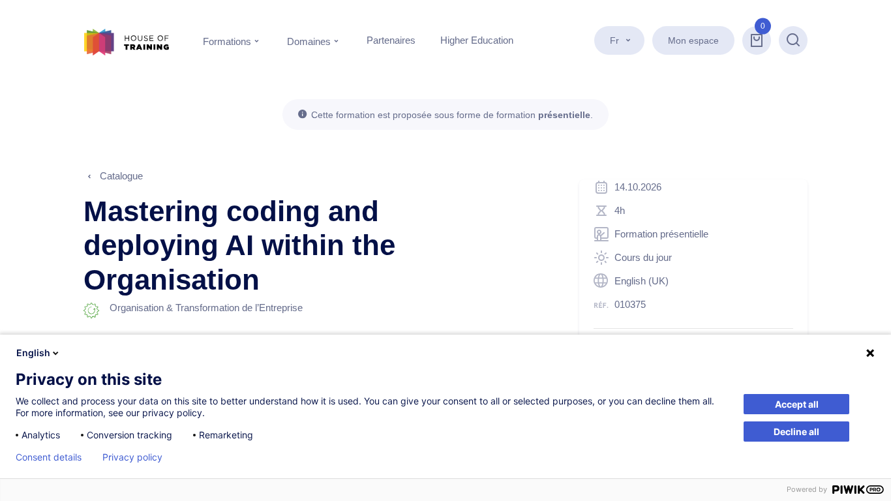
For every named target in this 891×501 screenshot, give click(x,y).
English (33, 352)
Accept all (797, 404)
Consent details (49, 457)
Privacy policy (132, 457)
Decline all (796, 431)
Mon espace (693, 40)
